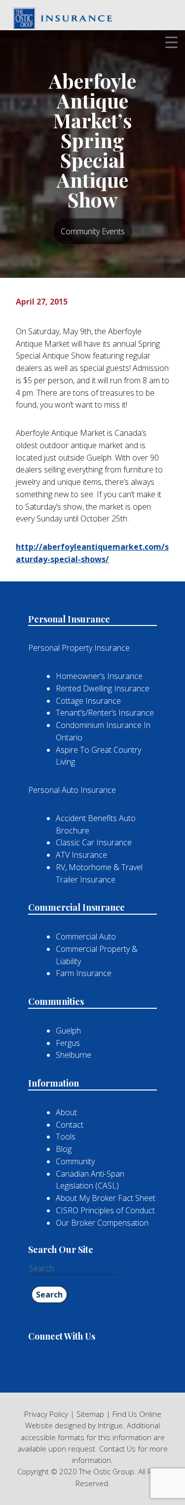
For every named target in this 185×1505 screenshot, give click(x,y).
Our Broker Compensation (102, 1222)
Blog (64, 1148)
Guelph (68, 1030)
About (66, 1112)
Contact (69, 1124)
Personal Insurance (69, 619)
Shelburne (73, 1054)
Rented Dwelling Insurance (102, 688)
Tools (65, 1136)
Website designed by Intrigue (74, 1425)
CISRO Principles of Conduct (105, 1210)
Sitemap (90, 1414)
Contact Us (117, 1448)
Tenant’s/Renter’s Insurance (105, 712)
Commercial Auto (86, 936)
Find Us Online (136, 1414)
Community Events (93, 231)
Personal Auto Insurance (72, 789)
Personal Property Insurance (79, 647)
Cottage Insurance (88, 700)
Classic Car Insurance (94, 842)
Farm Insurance (83, 973)
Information (53, 1083)
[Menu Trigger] (171, 41)
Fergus (68, 1043)
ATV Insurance (81, 854)
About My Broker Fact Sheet (105, 1198)
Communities (56, 1001)
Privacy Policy (46, 1414)
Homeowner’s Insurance (99, 676)
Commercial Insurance (76, 907)
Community (75, 1161)
